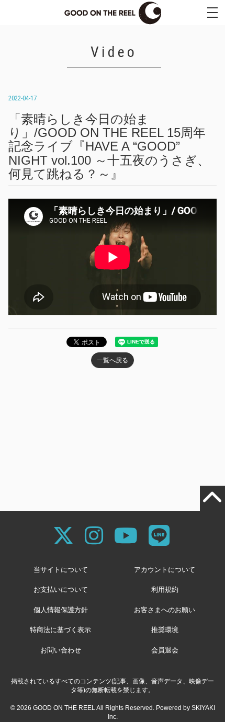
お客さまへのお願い (164, 610)
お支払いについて (60, 589)
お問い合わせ (60, 650)
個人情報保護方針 (60, 610)
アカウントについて (164, 570)
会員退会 (164, 650)
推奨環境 (164, 630)
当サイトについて (60, 570)
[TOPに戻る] (212, 498)
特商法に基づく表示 (60, 630)
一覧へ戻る (112, 360)
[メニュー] (212, 12)
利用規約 (164, 589)
